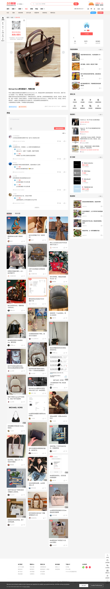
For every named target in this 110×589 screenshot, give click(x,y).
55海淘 (11, 4)
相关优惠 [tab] (17, 213)
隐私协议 (20, 569)
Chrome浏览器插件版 (71, 571)
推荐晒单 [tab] (9, 213)
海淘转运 (44, 12)
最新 (13, 12)
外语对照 (90, 108)
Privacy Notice (26, 586)
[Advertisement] (86, 252)
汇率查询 (90, 102)
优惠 (13, 9)
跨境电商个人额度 (44, 569)
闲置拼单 (36, 12)
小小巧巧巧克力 (16, 135)
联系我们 (32, 569)
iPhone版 (68, 569)
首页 (8, 17)
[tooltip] (16, 30)
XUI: (17, 153)
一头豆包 (15, 193)
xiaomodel (15, 145)
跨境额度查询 (98, 108)
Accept (84, 585)
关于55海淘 (21, 567)
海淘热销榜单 (23, 106)
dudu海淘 (15, 176)
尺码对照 (75, 102)
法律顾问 (32, 574)
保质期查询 (82, 108)
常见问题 (32, 567)
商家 (19, 9)
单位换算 (82, 102)
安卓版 (67, 567)
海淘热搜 (57, 569)
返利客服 (32, 571)
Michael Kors (13, 106)
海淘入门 (57, 567)
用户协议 (20, 571)
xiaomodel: (18, 149)
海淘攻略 (20, 12)
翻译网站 (75, 108)
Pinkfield (15, 162)
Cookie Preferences (96, 585)
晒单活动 (52, 12)
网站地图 (20, 574)
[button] (20, 4)
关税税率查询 (98, 102)
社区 (8, 12)
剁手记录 (28, 12)
